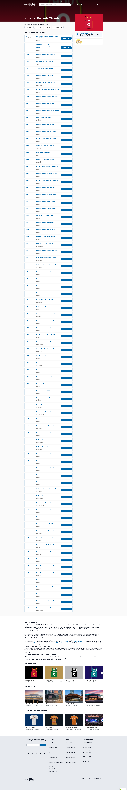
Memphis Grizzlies (64, 641)
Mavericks (36, 642)
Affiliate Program (53, 757)
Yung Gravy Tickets (87, 752)
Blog (50, 752)
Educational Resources (71, 762)
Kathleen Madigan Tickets (88, 750)
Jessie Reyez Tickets (87, 745)
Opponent (47, 27)
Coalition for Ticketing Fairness (56, 762)
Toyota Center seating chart (33, 633)
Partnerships (52, 760)
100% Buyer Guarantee (54, 745)
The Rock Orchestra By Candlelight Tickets (88, 755)
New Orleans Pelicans (76, 641)
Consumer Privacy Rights (71, 752)
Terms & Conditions (70, 747)
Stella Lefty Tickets (87, 747)
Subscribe (43, 744)
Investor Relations (53, 771)
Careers (51, 755)
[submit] (68, 4)
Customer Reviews (53, 747)
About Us (51, 742)
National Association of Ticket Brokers (55, 765)
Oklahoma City (59, 642)
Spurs (30, 642)
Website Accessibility (70, 757)
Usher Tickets (86, 761)
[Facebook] (28, 753)
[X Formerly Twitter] (33, 753)
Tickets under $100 (57, 27)
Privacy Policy (69, 750)
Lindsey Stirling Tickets (88, 742)
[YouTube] (41, 753)
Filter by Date (29, 27)
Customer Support (70, 742)
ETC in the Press (52, 768)
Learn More (88, 35)
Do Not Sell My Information (72, 755)
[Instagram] (37, 753)
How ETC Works (69, 760)
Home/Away (38, 27)
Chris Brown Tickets (87, 758)
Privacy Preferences (70, 765)
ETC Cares (51, 750)
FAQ (67, 745)
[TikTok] (45, 753)
